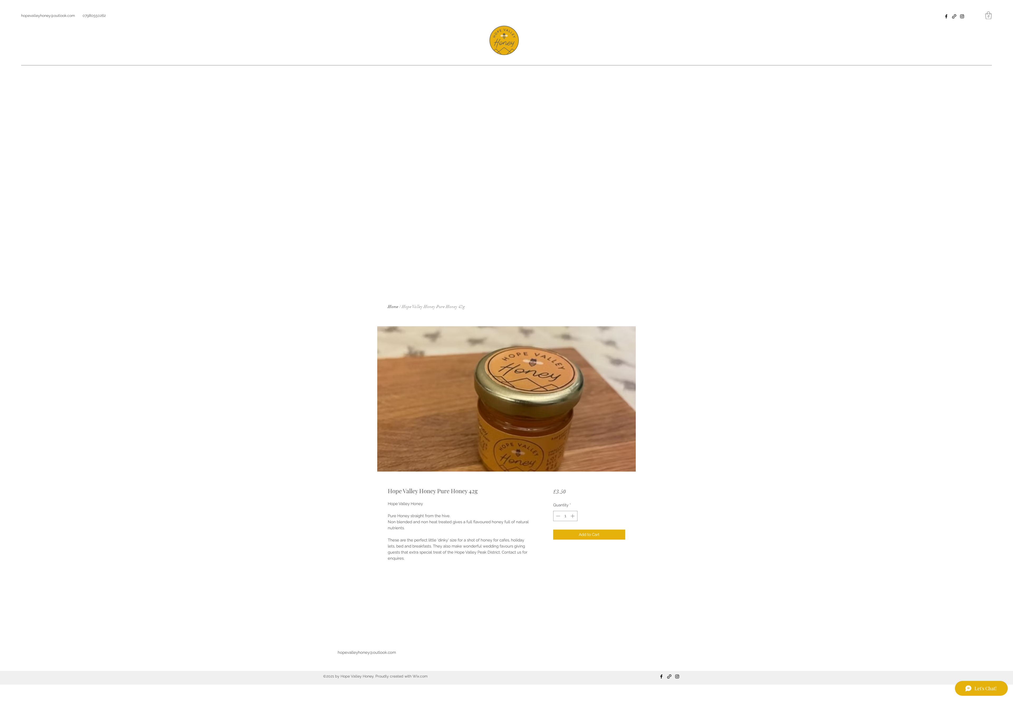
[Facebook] (946, 16)
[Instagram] (962, 16)
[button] (988, 15)
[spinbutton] (565, 516)
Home (393, 306)
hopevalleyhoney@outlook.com (48, 15)
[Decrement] (557, 516)
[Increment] (573, 516)
